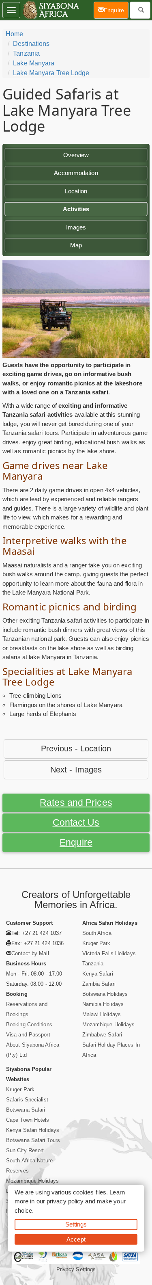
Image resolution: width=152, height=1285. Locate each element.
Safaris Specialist (27, 1100)
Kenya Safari (97, 974)
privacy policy (65, 1201)
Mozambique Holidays (108, 1024)
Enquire (76, 842)
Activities (76, 209)
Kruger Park (96, 943)
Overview (76, 154)
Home (14, 33)
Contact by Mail (30, 953)
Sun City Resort (25, 1150)
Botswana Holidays (105, 994)
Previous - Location (76, 748)
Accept (76, 1238)
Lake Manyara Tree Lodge (51, 72)
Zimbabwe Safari (102, 1035)
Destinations (31, 43)
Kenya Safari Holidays (32, 1130)
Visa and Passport (28, 1035)
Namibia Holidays (103, 1004)
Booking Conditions (29, 1024)
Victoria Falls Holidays (109, 953)
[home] (50, 10)
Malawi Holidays (101, 1014)
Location (76, 191)
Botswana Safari (25, 1110)
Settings (76, 1224)
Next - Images (76, 769)
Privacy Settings (76, 1269)
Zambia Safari (99, 984)
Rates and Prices (76, 803)
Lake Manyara (33, 63)
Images (76, 227)
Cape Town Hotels (27, 1120)
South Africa (96, 933)
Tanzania (26, 53)
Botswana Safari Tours (33, 1140)
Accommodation (76, 172)
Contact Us (76, 823)
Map (76, 245)
